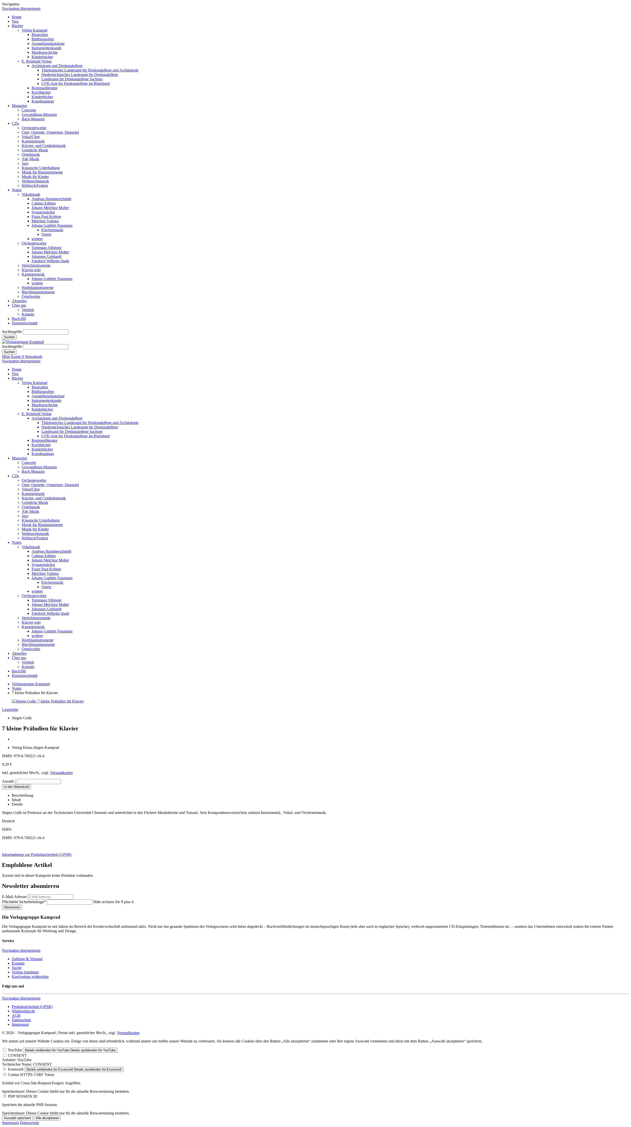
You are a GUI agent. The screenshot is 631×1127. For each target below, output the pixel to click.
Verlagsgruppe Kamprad (31, 684)
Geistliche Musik (35, 150)
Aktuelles (19, 301)
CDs (15, 123)
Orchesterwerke (34, 128)
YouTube (15, 1050)
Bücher (17, 26)
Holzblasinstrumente (37, 287)
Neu (15, 21)
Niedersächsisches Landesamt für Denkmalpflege (79, 74)
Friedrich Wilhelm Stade (50, 261)
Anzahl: (8, 781)
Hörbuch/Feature (35, 185)
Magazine (19, 106)
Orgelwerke (31, 296)
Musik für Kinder (35, 177)
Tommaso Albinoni (46, 248)
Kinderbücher (42, 57)
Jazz (25, 163)
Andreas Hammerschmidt (51, 199)
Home (16, 17)
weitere (37, 239)
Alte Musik (30, 159)
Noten (16, 190)
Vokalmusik (31, 194)
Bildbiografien (43, 39)
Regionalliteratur (44, 88)
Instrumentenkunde (46, 48)
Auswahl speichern (17, 1118)
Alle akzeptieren (47, 1118)
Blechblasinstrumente (38, 292)
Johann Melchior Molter (50, 208)
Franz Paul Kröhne (46, 216)
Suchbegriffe (12, 332)
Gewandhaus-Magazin (39, 114)
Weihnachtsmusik (35, 181)
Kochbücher (41, 92)
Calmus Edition (44, 203)
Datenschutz (21, 1020)
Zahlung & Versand (27, 959)
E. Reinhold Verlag (37, 61)
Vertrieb (28, 310)
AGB (16, 1015)
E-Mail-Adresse (14, 897)
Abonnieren (12, 907)
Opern (46, 234)
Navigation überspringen (21, 8)
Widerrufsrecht (23, 1011)
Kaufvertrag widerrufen (30, 976)
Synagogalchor (43, 212)
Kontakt (28, 314)
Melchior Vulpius (45, 221)
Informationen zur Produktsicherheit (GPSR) (36, 854)
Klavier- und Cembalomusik (44, 145)
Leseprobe (10, 709)
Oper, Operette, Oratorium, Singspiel (50, 132)
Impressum (20, 1024)
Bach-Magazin (33, 119)
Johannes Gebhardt (46, 256)
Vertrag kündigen (25, 972)
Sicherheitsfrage (24, 902)
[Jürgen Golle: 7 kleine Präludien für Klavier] (48, 701)
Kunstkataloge (43, 101)
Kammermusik (33, 141)
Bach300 (19, 319)
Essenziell (15, 1069)
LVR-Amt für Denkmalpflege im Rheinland (75, 83)
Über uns (19, 305)
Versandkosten (61, 773)
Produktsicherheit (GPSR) (32, 1006)
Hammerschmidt (24, 323)
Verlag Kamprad (34, 30)
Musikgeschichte (45, 52)
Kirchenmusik (52, 230)
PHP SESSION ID (22, 1096)
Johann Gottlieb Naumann (52, 225)
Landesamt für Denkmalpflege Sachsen (72, 79)
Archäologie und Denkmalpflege (57, 66)
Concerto (29, 110)
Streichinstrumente (36, 265)
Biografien (40, 35)
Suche (16, 968)
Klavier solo (31, 270)
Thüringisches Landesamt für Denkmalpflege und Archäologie (90, 70)
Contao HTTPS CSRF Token (31, 1075)
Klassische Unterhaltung (41, 168)
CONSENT (17, 1055)
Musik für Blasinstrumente (42, 172)
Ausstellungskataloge (48, 43)
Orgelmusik (31, 154)
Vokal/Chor (31, 137)
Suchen (9, 337)
